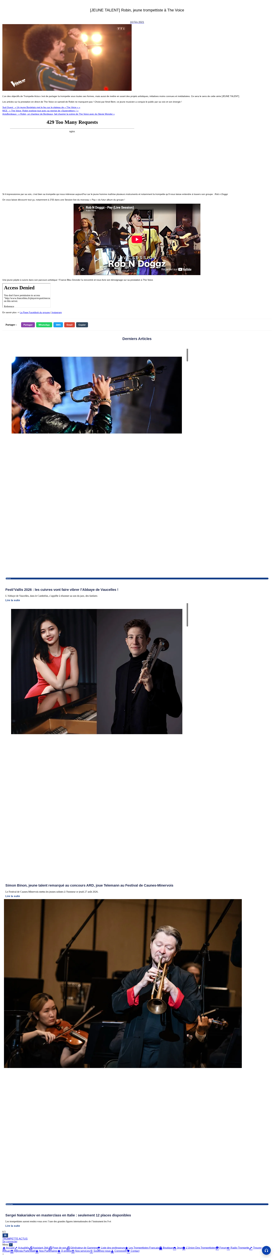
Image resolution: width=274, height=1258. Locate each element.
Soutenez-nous (102, 1251)
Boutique (167, 1247)
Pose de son (59, 1247)
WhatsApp (44, 325)
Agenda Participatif (24, 1251)
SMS (58, 325)
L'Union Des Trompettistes (200, 1247)
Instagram (56, 312)
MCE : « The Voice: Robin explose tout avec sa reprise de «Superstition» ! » (40, 110)
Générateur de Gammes (83, 1247)
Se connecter (9, 1241)
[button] (266, 1250)
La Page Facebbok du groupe (35, 312)
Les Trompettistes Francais (143, 1247)
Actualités (23, 1247)
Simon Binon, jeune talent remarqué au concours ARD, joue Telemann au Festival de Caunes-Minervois (89, 885)
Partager (28, 325)
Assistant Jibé (40, 1247)
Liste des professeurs (112, 1247)
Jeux (179, 1247)
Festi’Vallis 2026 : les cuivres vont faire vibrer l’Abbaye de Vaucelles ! (61, 590)
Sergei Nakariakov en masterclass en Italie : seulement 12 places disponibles (68, 1215)
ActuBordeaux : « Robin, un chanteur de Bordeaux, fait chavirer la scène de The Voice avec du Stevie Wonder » (58, 114)
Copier (82, 325)
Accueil (10, 1247)
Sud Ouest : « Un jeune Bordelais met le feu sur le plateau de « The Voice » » (41, 107)
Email (69, 325)
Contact (134, 1251)
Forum (223, 1247)
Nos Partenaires (48, 1251)
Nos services (82, 1251)
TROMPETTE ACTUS (15, 1238)
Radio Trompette (239, 1247)
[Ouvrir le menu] (5, 1235)
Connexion (120, 1251)
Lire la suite (12, 600)
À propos (66, 1251)
